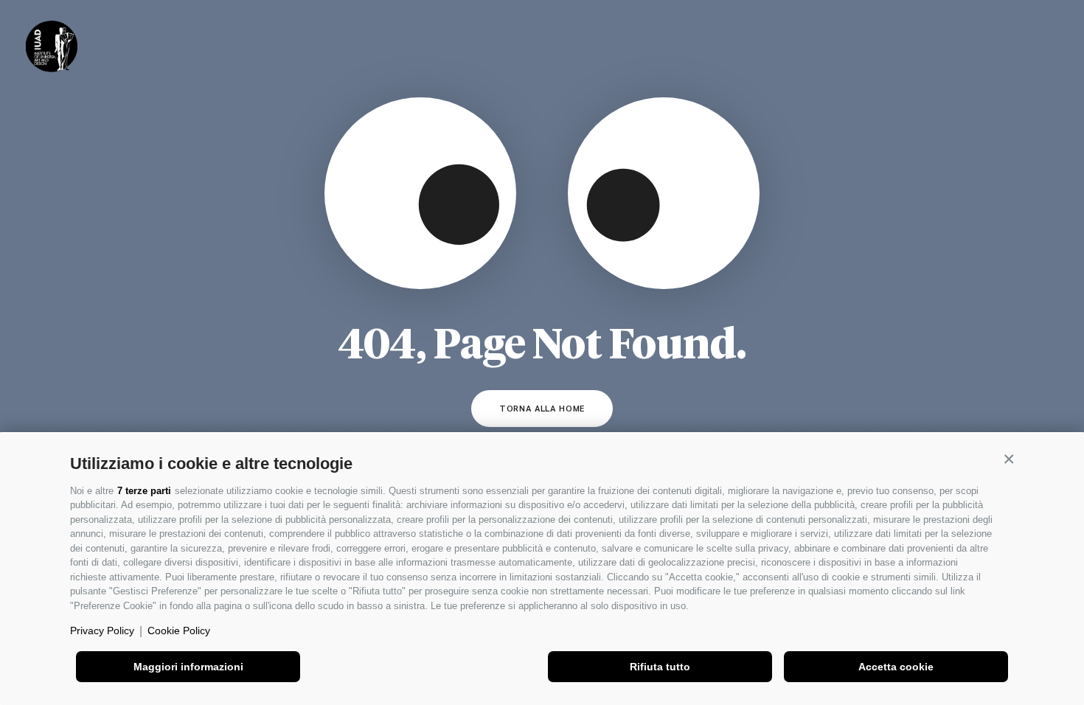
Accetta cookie (896, 667)
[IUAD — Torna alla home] (51, 46)
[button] (1009, 459)
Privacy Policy (102, 630)
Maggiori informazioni (188, 667)
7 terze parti (144, 490)
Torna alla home (542, 408)
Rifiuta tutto (660, 667)
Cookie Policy (178, 630)
